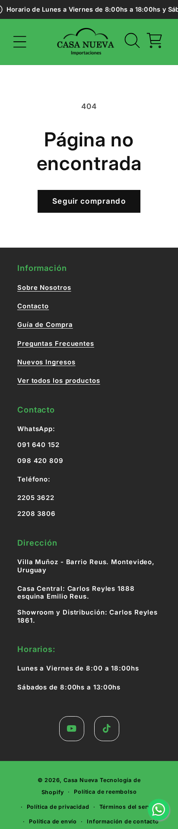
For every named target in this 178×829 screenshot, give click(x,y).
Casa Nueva (81, 780)
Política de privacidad (58, 807)
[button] (20, 42)
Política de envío (53, 821)
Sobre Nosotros (44, 288)
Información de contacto (123, 821)
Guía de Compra (45, 325)
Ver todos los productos (58, 381)
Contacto (33, 306)
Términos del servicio (130, 807)
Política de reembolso (105, 792)
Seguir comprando (88, 200)
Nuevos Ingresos (46, 362)
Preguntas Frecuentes (55, 344)
